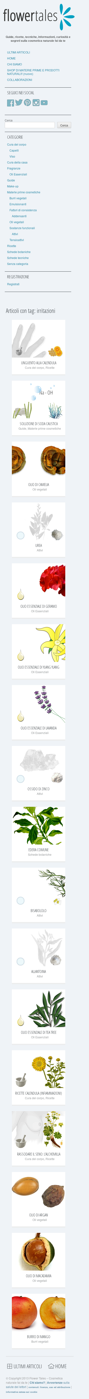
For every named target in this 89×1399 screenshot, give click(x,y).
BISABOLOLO (39, 910)
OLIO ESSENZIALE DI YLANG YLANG (38, 667)
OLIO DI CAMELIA (38, 484)
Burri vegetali (18, 198)
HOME (11, 58)
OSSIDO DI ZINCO (39, 789)
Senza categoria (17, 264)
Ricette (11, 246)
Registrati (13, 284)
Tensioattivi (16, 240)
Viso (12, 156)
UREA (38, 545)
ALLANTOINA (38, 971)
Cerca (9, 120)
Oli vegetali (16, 222)
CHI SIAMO (14, 64)
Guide (11, 180)
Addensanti (19, 216)
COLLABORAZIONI (19, 80)
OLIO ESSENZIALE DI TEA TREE (38, 1032)
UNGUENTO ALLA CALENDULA (38, 362)
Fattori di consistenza (23, 210)
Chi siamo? (37, 1382)
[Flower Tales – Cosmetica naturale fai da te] (38, 29)
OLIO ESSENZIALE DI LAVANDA (38, 728)
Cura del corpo (16, 144)
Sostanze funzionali (22, 228)
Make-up (13, 186)
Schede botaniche (19, 252)
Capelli (14, 150)
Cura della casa (17, 162)
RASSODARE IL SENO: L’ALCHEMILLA (38, 1154)
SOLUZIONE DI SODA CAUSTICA (39, 423)
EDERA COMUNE (38, 849)
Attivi (15, 234)
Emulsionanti (17, 204)
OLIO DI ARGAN (38, 1215)
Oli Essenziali (18, 174)
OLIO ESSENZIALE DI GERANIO (38, 606)
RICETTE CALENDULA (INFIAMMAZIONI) (38, 1093)
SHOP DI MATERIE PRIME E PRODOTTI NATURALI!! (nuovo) (33, 72)
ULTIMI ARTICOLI (18, 52)
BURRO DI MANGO (38, 1336)
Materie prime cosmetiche (23, 192)
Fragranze (13, 168)
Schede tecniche (18, 258)
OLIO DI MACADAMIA (38, 1275)
